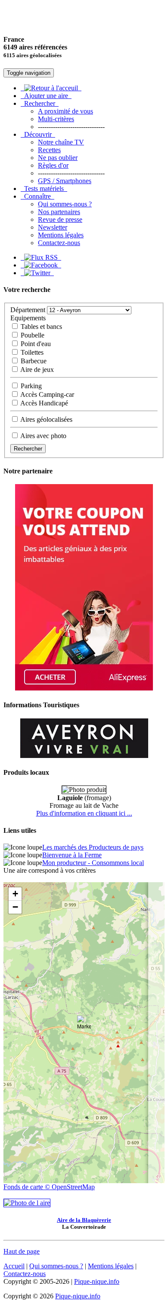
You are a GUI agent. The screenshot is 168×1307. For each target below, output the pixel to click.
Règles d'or (53, 165)
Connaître (37, 196)
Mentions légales (61, 235)
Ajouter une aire (46, 95)
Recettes (49, 149)
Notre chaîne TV (61, 142)
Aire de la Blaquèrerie (84, 1220)
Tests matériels (44, 188)
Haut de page (21, 1251)
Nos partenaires (59, 211)
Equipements (28, 318)
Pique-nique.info (96, 1281)
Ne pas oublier (58, 157)
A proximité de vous (65, 111)
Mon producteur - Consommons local (93, 862)
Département (27, 309)
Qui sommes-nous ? (65, 204)
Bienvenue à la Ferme (72, 855)
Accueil (14, 1266)
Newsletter (52, 227)
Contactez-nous (59, 242)
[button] (84, 1024)
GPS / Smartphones (64, 180)
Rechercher (40, 103)
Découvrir (38, 134)
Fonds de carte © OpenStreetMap (49, 1186)
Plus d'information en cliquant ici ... (84, 813)
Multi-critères (56, 119)
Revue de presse (60, 219)
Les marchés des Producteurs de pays (92, 847)
